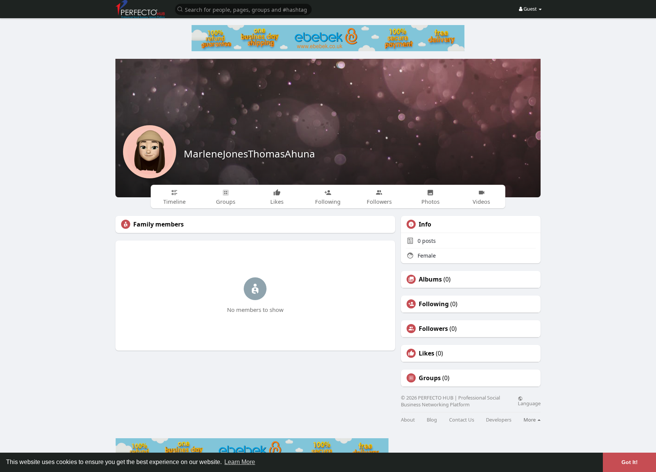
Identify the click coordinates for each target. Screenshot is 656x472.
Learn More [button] (239, 462)
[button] (243, 9)
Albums (430, 279)
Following (434, 304)
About (408, 419)
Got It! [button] (629, 462)
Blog (432, 419)
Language (529, 403)
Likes (426, 353)
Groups (430, 378)
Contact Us (461, 419)
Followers (433, 329)
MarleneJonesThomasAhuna (249, 153)
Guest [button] (530, 8)
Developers (498, 419)
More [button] (530, 419)
